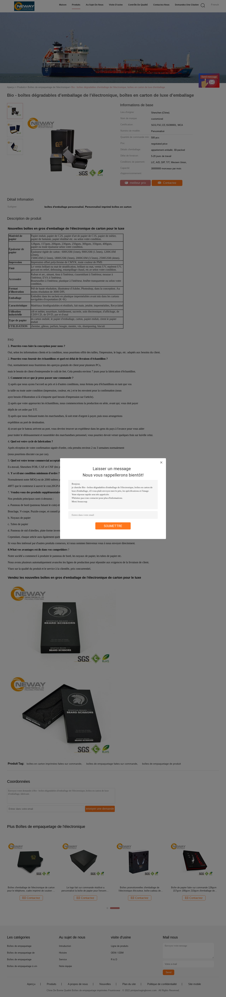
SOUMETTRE (113, 526)
